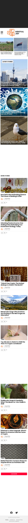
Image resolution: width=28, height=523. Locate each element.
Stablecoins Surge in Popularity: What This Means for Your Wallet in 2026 (13, 402)
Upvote (2, 203)
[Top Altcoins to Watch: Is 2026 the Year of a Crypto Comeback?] (14, 332)
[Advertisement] (14, 14)
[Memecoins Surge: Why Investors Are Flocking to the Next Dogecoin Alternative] (14, 302)
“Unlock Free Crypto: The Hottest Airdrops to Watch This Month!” (12, 284)
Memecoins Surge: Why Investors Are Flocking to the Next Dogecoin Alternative (13, 313)
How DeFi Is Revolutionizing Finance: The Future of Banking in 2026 (13, 195)
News (2, 192)
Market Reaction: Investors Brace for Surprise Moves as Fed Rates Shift (14, 462)
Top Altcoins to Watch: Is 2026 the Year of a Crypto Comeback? (13, 343)
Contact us (12, 519)
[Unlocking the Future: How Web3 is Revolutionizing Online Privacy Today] (14, 130)
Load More (14, 474)
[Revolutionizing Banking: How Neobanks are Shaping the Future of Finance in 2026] (20, 44)
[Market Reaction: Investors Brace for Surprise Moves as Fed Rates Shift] (14, 451)
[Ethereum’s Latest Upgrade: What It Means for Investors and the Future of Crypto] (14, 421)
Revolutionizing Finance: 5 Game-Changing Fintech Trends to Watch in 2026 (7, 53)
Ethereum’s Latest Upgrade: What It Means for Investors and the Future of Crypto (13, 432)
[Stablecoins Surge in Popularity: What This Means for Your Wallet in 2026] (14, 391)
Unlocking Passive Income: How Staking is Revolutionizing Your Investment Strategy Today (12, 224)
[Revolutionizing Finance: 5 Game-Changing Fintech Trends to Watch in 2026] (6, 44)
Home (6, 519)
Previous (0, 46)
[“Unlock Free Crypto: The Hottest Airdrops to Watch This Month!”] (14, 274)
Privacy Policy (19, 519)
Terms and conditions (14, 521)
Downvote (4, 203)
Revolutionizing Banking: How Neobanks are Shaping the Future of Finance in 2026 (20, 53)
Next (27, 46)
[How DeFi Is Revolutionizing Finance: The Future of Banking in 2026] (14, 185)
